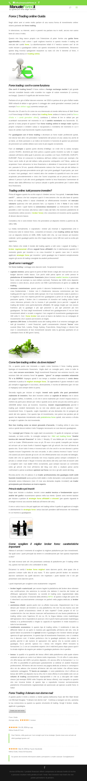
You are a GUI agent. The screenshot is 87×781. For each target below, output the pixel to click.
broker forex (37, 213)
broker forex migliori (36, 570)
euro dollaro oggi (23, 107)
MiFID (50, 597)
